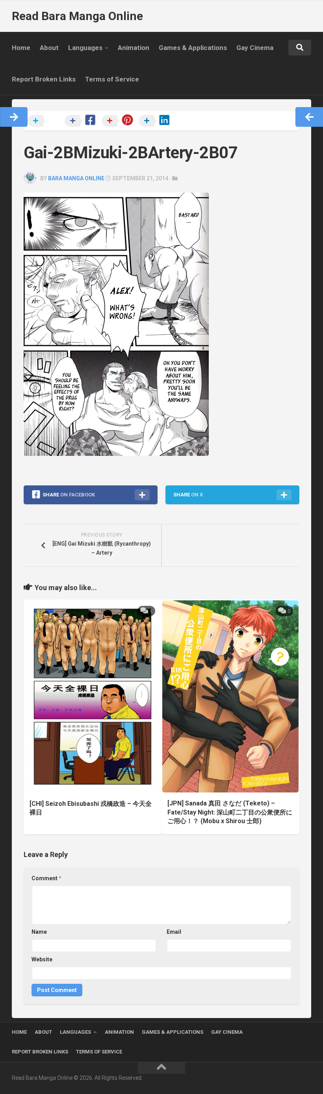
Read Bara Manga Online (77, 16)
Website (42, 959)
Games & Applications (193, 48)
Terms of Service (112, 79)
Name (39, 932)
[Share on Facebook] (82, 121)
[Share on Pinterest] (119, 121)
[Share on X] (45, 121)
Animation (133, 48)
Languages (85, 48)
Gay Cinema (254, 48)
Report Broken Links (44, 79)
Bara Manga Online (76, 178)
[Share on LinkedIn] (156, 121)
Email (174, 932)
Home (21, 48)
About (49, 48)
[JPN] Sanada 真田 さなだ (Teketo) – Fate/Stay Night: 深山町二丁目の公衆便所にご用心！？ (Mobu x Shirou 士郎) (229, 812)
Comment (46, 878)
